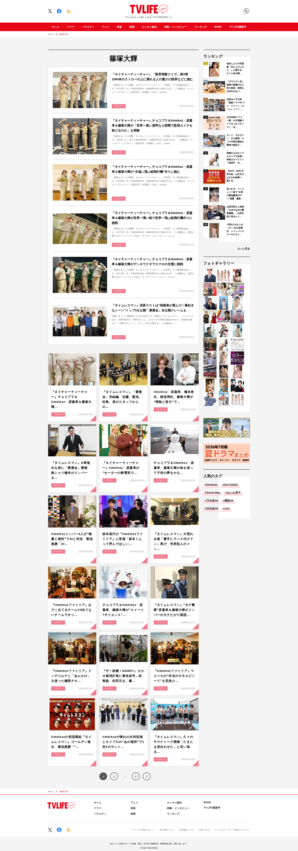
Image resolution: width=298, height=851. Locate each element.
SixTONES (231, 484)
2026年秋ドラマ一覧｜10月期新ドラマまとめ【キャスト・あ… (235, 122)
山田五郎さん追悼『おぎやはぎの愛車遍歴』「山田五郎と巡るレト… (235, 211)
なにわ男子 (234, 492)
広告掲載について (186, 830)
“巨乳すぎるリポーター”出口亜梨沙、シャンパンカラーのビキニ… (235, 229)
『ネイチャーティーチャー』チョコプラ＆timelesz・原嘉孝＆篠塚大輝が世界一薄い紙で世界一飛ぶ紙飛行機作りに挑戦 (152, 218)
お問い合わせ (204, 830)
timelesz (211, 484)
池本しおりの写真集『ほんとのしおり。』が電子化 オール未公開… (235, 68)
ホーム (55, 27)
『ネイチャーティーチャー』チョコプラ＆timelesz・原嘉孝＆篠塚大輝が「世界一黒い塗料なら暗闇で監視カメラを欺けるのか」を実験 (152, 125)
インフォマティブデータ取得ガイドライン (232, 830)
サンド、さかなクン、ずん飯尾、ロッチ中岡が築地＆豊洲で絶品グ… (235, 140)
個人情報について (167, 830)
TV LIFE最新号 (237, 27)
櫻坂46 (229, 500)
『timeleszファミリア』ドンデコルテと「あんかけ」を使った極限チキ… (71, 675)
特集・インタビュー (175, 27)
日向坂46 (212, 508)
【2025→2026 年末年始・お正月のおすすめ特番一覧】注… (235, 176)
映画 (131, 27)
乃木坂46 (212, 500)
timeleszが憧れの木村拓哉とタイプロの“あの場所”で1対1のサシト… (123, 741)
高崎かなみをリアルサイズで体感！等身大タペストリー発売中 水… (235, 158)
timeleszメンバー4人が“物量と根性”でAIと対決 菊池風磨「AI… (72, 539)
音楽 (119, 27)
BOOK (218, 27)
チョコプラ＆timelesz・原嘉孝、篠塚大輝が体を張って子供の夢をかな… (174, 467)
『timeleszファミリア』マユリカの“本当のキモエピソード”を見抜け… (174, 675)
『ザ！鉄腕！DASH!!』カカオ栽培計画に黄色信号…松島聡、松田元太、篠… (123, 675)
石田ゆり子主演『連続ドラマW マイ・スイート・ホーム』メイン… (235, 104)
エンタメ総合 (149, 27)
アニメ (105, 27)
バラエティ (88, 27)
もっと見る (243, 248)
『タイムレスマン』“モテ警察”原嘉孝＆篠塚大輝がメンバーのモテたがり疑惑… (174, 610)
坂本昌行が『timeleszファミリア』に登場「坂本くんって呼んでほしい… (122, 539)
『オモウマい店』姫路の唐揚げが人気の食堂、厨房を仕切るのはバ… (235, 86)
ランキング (200, 27)
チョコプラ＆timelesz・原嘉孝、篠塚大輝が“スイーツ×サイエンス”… (123, 610)
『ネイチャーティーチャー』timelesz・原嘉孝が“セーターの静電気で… (121, 467)
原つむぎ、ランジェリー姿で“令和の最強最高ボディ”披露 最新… (235, 194)
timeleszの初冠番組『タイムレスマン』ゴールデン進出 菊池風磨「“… (71, 741)
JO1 (227, 508)
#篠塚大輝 (63, 34)
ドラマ (70, 27)
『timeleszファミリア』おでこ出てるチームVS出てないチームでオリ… (71, 610)
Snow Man (213, 492)
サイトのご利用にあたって (144, 830)
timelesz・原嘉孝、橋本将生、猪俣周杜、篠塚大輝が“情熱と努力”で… (174, 396)
